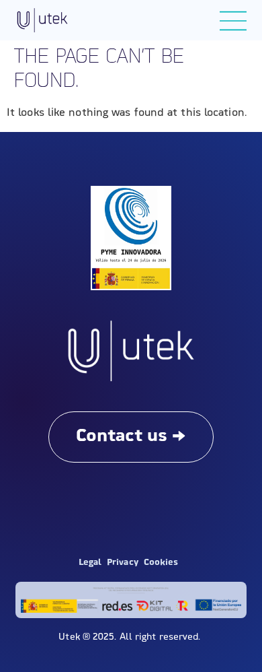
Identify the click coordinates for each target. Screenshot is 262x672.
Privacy (122, 562)
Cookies (161, 562)
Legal (90, 562)
